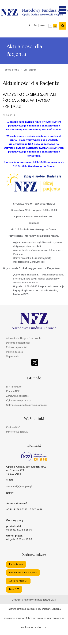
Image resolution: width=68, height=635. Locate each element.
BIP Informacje (13, 386)
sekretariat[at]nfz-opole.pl (19, 486)
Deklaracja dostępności (18, 342)
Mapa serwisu (13, 356)
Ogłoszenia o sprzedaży (18, 400)
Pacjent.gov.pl (16, 564)
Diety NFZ (14, 589)
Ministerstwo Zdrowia (17, 431)
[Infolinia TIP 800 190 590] (34, 457)
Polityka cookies (14, 352)
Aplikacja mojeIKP (18, 581)
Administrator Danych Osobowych (23, 338)
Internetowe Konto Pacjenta (23, 572)
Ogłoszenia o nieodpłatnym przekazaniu (26, 405)
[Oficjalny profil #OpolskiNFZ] (34, 362)
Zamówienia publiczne (17, 396)
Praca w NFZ (13, 391)
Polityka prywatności (16, 347)
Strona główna (12, 70)
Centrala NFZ (13, 427)
